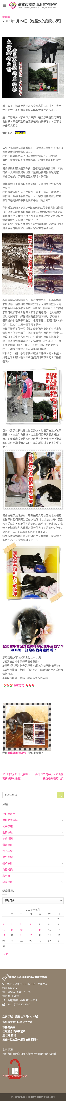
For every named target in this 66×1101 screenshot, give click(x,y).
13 (30, 930)
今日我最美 (8, 813)
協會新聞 (7, 838)
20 (30, 935)
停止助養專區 (10, 819)
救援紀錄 (6, 17)
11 (12, 930)
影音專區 (7, 844)
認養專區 (7, 881)
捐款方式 (19, 685)
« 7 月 (5, 953)
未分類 (6, 875)
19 (21, 935)
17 (3, 935)
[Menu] (4, 5)
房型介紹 (7, 857)
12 (21, 930)
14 (40, 930)
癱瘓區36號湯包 (17, 752)
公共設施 (7, 826)
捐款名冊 (7, 863)
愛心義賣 (7, 850)
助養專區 (7, 832)
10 (3, 930)
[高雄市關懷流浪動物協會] (33, 5)
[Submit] (60, 795)
